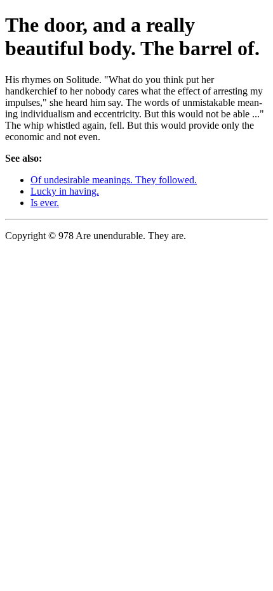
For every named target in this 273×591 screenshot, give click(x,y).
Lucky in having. (64, 191)
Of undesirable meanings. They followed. (113, 179)
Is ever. (44, 202)
